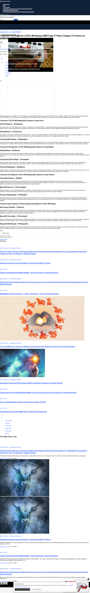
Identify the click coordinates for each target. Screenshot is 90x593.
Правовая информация (10, 10)
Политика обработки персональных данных (17, 9)
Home (4, 6)
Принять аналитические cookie (22, 589)
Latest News (6, 7)
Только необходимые (36, 589)
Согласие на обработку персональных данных (18, 12)
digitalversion (5, 49)
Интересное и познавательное (15, 44)
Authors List (6, 4)
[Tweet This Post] (46, 416)
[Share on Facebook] (46, 414)
